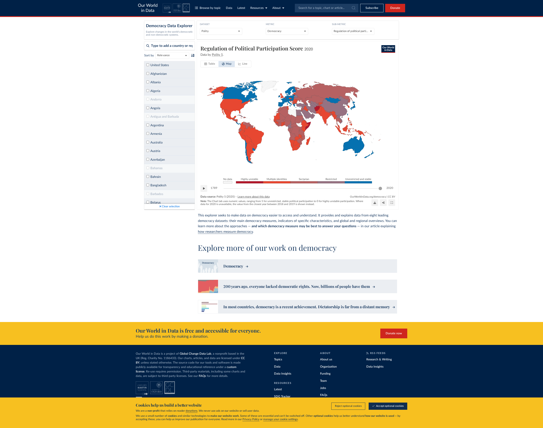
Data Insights (282, 373)
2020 (389, 188)
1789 (214, 188)
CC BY (391, 196)
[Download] (374, 202)
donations (191, 411)
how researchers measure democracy (225, 231)
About (276, 8)
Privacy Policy (250, 419)
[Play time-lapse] (203, 188)
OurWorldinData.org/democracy (368, 196)
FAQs (202, 376)
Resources (257, 8)
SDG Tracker (282, 396)
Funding (325, 373)
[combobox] (326, 8)
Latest (241, 8)
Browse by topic (210, 8)
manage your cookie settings (280, 419)
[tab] (209, 64)
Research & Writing (379, 359)
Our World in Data (148, 8)
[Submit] (353, 8)
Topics (278, 359)
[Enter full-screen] (391, 202)
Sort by (149, 55)
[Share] (383, 202)
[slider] (380, 188)
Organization (328, 366)
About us (326, 359)
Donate (395, 8)
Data (229, 8)
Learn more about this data (254, 196)
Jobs (323, 388)
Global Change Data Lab (195, 353)
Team (323, 380)
